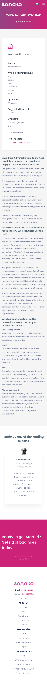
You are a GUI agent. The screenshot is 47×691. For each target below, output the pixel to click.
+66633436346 (27, 594)
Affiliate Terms (23, 664)
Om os (23, 625)
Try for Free (23, 559)
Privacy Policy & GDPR (23, 669)
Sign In (23, 633)
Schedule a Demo (23, 642)
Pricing (23, 607)
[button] (38, 4)
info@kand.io (27, 590)
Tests (23, 611)
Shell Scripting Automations (19, 142)
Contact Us (23, 620)
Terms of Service (23, 673)
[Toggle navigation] (43, 4)
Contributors (23, 616)
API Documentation (23, 660)
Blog (23, 656)
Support (23, 647)
